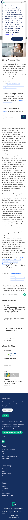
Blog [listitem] (3, 451)
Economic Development (17, 278)
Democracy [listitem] (5, 488)
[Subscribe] (24, 294)
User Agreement (14, 517)
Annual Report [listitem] (6, 458)
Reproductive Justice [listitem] (7, 495)
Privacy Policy (14, 515)
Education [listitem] (5, 491)
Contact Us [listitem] (5, 476)
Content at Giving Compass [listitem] (9, 456)
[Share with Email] (25, 38)
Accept (17, 38)
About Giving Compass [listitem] (8, 449)
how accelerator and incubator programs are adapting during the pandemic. (13, 86)
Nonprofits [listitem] (5, 469)
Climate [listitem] (4, 486)
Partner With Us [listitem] (6, 473)
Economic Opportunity (17, 280)
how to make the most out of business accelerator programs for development (12, 261)
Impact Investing (15, 273)
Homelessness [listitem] (6, 493)
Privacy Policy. (9, 34)
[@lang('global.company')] (3, 2)
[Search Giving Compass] (21, 2)
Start (5, 111)
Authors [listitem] (4, 471)
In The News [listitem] (5, 454)
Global (12, 276)
